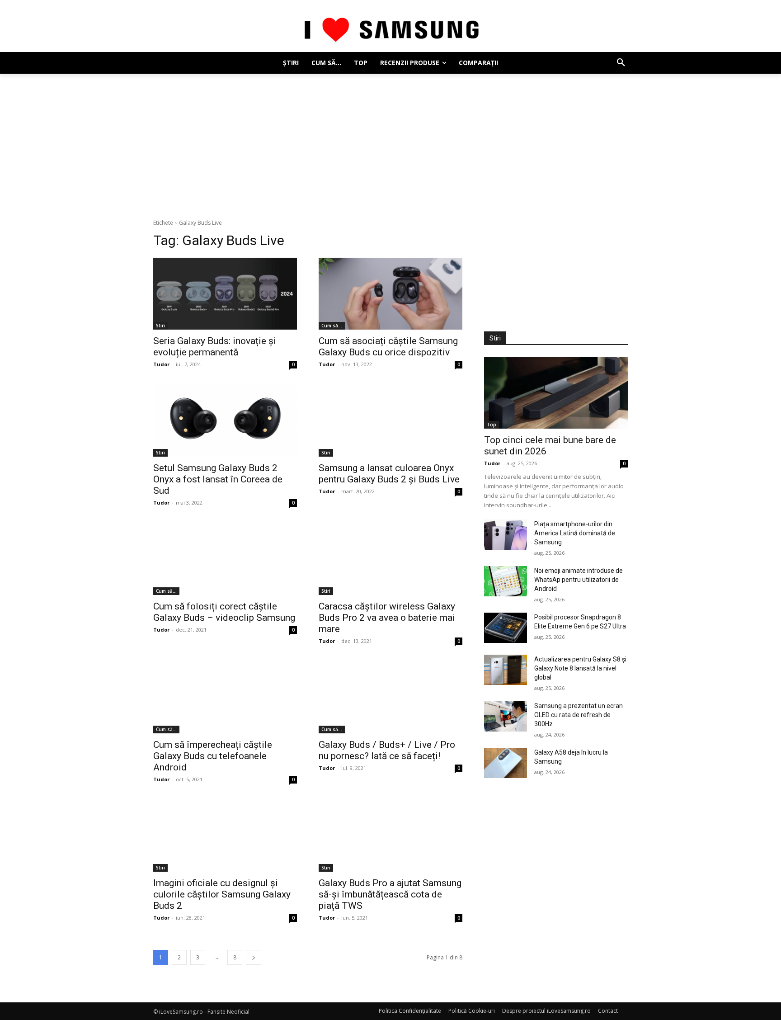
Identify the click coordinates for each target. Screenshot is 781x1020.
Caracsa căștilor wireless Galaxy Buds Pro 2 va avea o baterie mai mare (387, 617)
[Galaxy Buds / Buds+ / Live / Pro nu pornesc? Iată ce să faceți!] (390, 697)
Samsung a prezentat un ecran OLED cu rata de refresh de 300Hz (578, 714)
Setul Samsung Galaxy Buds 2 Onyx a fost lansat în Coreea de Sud (217, 479)
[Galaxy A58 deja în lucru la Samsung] (505, 763)
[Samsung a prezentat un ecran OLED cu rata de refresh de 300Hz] (505, 716)
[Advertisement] (390, 141)
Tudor (161, 364)
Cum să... (331, 325)
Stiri (160, 325)
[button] (621, 63)
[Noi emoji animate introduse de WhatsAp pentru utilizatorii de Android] (505, 581)
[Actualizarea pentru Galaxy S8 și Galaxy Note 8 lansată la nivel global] (505, 670)
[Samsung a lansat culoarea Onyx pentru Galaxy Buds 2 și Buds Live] (390, 421)
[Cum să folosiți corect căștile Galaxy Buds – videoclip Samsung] (225, 559)
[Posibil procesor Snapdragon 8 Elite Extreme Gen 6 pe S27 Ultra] (505, 628)
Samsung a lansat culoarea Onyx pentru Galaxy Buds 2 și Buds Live (389, 474)
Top (491, 424)
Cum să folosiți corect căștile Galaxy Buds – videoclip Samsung (224, 612)
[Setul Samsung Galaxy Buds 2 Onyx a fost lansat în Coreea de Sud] (225, 421)
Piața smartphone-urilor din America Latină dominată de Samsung (574, 533)
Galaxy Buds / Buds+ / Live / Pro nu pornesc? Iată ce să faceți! (387, 750)
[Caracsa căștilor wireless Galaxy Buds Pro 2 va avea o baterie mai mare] (390, 559)
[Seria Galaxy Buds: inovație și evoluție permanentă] (225, 294)
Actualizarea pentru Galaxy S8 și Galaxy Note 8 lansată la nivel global (580, 668)
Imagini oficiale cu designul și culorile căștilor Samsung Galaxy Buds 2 (222, 894)
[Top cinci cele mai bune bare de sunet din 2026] (556, 393)
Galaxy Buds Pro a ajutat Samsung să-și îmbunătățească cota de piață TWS (390, 894)
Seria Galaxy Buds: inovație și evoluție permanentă (214, 346)
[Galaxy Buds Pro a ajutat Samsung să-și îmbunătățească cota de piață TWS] (390, 836)
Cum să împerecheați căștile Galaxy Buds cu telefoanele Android (212, 756)
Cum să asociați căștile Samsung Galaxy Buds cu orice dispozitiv (388, 346)
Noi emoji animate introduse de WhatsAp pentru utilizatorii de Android (578, 579)
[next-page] (253, 957)
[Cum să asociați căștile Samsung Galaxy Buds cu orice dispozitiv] (390, 294)
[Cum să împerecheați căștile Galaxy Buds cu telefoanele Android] (225, 697)
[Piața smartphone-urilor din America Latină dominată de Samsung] (505, 534)
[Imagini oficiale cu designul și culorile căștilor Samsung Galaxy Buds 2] (225, 836)
